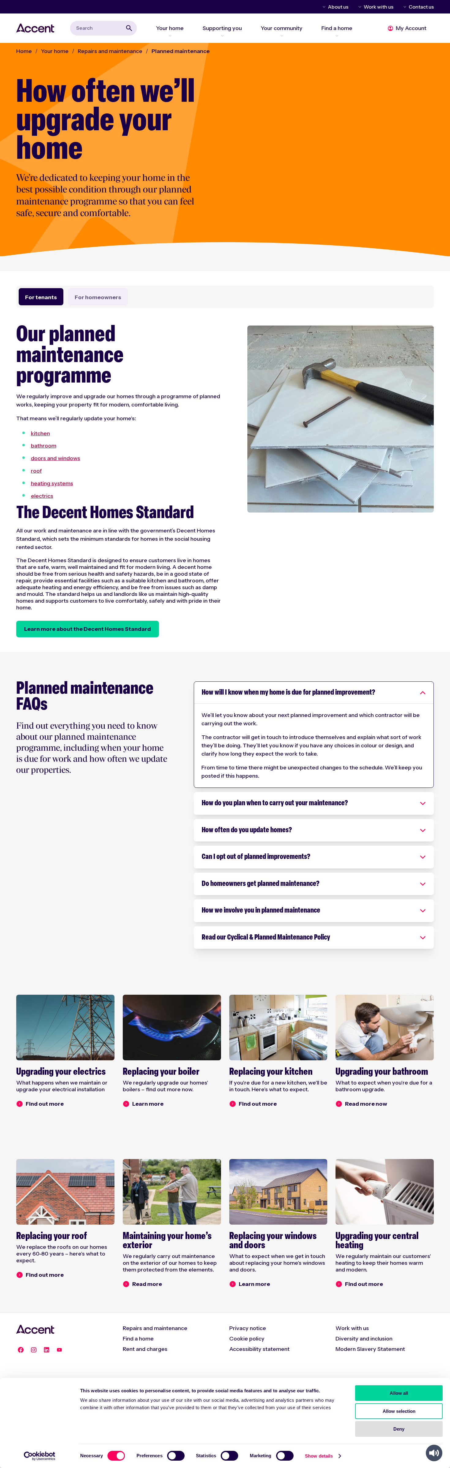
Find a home (138, 1338)
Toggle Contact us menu (403, 6)
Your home (55, 51)
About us (338, 7)
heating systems (52, 483)
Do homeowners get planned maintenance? (260, 884)
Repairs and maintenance (110, 51)
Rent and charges (145, 1349)
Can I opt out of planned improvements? (256, 857)
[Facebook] (20, 1350)
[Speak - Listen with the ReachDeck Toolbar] (434, 1453)
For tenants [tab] (41, 297)
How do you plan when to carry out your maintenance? (275, 803)
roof (36, 470)
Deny (398, 1429)
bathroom (43, 445)
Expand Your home (170, 35)
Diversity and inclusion (364, 1338)
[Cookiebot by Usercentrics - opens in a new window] (39, 1456)
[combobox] (103, 28)
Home (24, 51)
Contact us (421, 7)
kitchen (40, 433)
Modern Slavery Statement (370, 1349)
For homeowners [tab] (98, 297)
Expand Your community (281, 35)
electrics (42, 496)
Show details (319, 1455)
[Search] (129, 28)
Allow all (399, 1393)
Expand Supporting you (222, 35)
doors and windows (55, 458)
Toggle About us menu (323, 6)
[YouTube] (59, 1350)
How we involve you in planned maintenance (261, 910)
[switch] (176, 1456)
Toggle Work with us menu (358, 6)
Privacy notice (247, 1328)
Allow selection (399, 1411)
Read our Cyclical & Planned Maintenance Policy (266, 937)
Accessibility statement (259, 1349)
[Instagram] (33, 1350)
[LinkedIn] (46, 1350)
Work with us (378, 7)
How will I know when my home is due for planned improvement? (288, 692)
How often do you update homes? (247, 830)
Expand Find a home (337, 35)
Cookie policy (246, 1338)
